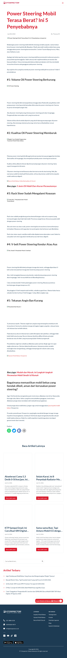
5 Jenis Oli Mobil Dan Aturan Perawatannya (36, 186)
